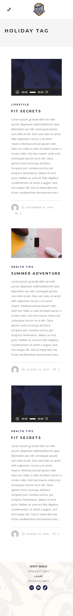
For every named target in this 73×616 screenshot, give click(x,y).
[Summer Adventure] (36, 243)
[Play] (17, 92)
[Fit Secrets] (36, 74)
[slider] (55, 92)
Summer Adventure (36, 273)
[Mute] (46, 92)
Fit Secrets (26, 111)
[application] (36, 92)
